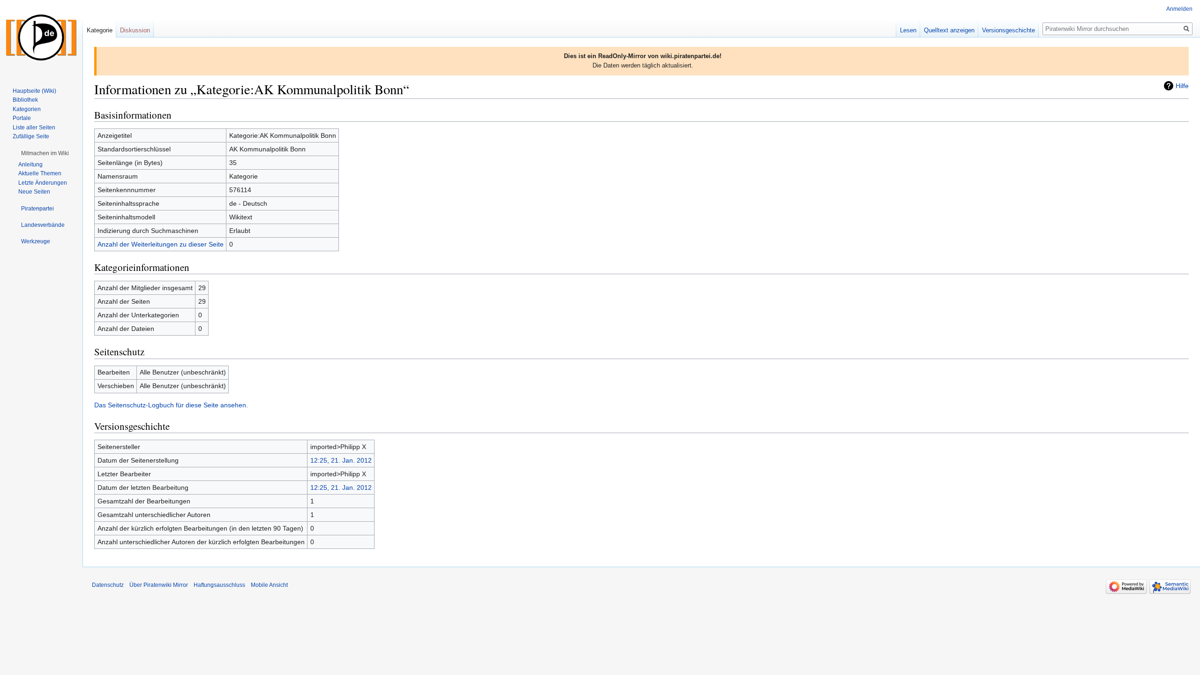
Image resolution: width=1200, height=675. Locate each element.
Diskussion (135, 30)
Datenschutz (108, 585)
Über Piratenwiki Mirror (158, 585)
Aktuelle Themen (39, 173)
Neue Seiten (34, 191)
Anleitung (30, 164)
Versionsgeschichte (1008, 30)
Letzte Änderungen (42, 183)
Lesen (908, 30)
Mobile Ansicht (269, 585)
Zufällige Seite (31, 136)
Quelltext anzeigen (949, 30)
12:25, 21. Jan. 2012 (341, 460)
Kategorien (27, 109)
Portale (22, 118)
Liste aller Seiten (34, 127)
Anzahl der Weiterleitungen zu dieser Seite (161, 244)
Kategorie (99, 30)
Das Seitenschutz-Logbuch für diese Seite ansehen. (171, 405)
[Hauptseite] (41, 37)
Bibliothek (25, 100)
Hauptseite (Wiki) (34, 91)
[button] (45, 153)
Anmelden (1179, 9)
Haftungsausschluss (219, 585)
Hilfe (1182, 86)
